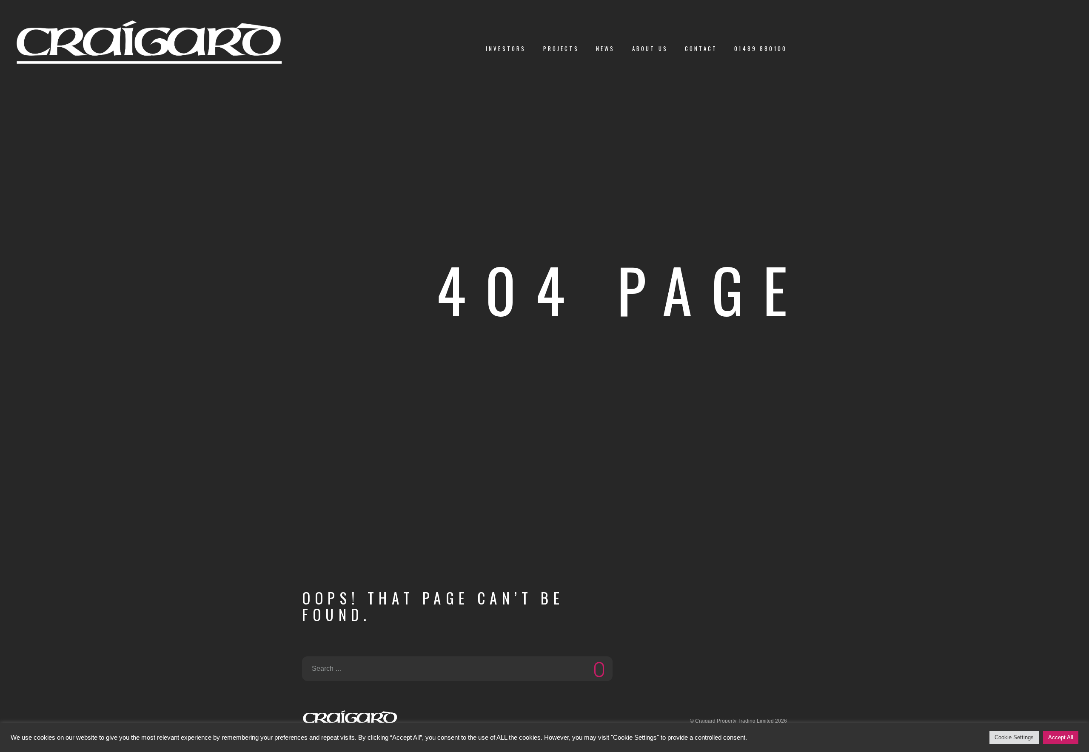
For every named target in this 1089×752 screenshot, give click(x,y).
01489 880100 (760, 49)
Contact (701, 49)
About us (650, 49)
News (605, 49)
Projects (561, 49)
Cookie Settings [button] (1014, 737)
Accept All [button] (1060, 737)
